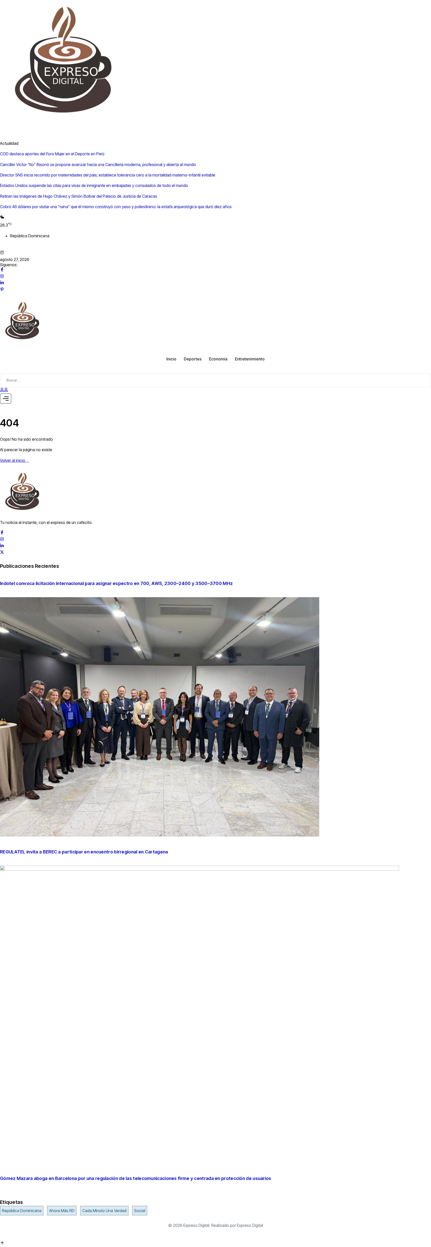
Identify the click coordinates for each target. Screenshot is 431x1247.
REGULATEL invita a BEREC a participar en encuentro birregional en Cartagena (84, 851)
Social (139, 1210)
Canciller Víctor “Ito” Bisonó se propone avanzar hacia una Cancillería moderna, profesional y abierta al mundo (98, 164)
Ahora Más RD (62, 1210)
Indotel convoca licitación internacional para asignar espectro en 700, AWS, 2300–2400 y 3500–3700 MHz (116, 583)
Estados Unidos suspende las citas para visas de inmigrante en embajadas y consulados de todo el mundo (94, 185)
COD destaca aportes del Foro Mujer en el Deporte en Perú (52, 153)
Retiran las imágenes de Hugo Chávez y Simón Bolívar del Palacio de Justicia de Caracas (78, 196)
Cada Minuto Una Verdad (104, 1210)
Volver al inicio (13, 460)
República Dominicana (21, 1210)
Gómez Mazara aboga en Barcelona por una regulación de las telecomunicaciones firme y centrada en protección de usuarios (135, 1178)
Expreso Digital (250, 1225)
